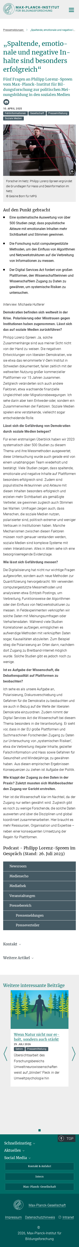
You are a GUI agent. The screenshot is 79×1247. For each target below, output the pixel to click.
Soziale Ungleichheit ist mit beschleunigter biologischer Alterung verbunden (38, 1039)
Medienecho (18, 876)
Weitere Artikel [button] (17, 958)
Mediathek (17, 886)
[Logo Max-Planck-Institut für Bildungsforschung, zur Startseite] (31, 9)
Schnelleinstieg (18, 1143)
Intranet (68, 1217)
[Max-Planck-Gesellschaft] (21, 1205)
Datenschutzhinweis (40, 1217)
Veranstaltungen (22, 896)
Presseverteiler (24, 925)
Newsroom (18, 866)
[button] (72, 172)
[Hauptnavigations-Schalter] (71, 10)
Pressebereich (20, 906)
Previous (5, 1054)
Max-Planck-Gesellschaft (39, 1186)
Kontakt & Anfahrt (39, 1166)
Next (73, 1054)
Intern (39, 1176)
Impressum (13, 1217)
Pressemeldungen (26, 915)
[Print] (6, 102)
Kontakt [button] (10, 944)
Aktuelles (13, 1150)
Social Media (16, 1158)
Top (70, 1138)
